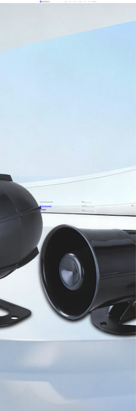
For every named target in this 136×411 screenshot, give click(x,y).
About (70, 1)
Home (66, 1)
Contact (89, 1)
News (85, 1)
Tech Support (80, 1)
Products (74, 1)
